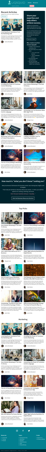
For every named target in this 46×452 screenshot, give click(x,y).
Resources (35, 2)
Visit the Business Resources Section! (23, 198)
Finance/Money (23, 444)
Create (32, 6)
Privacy (19, 450)
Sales (21, 443)
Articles (30, 2)
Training (4, 439)
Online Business (23, 442)
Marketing (22, 439)
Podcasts (4, 440)
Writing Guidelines (41, 439)
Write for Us (39, 437)
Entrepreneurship (23, 437)
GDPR (26, 450)
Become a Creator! (31, 39)
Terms (23, 450)
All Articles (4, 16)
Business (22, 440)
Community (4, 437)
